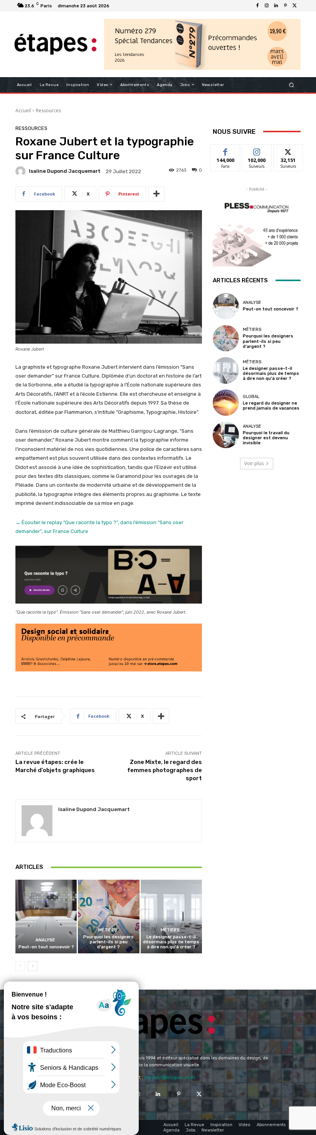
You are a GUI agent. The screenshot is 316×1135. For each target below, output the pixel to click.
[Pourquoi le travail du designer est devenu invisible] (226, 435)
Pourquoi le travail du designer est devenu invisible (266, 437)
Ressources (48, 110)
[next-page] (32, 966)
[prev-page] (20, 966)
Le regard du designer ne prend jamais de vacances (271, 406)
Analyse (45, 940)
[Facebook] (257, 5)
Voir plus (254, 463)
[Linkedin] (276, 5)
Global (251, 397)
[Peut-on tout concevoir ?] (46, 916)
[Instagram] (266, 5)
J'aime (225, 150)
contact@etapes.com (169, 1077)
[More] (156, 194)
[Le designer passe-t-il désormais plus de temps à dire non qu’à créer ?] (171, 916)
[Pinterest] (285, 5)
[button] (291, 84)
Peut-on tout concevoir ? (46, 946)
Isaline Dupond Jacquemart (65, 171)
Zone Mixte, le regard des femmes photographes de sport (164, 770)
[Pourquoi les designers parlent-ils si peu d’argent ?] (108, 916)
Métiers (107, 930)
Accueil (23, 110)
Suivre (257, 150)
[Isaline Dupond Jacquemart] (21, 171)
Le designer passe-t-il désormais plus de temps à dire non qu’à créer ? (171, 941)
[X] (294, 5)
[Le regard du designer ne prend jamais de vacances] (226, 403)
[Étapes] (55, 44)
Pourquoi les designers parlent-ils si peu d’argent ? (108, 941)
